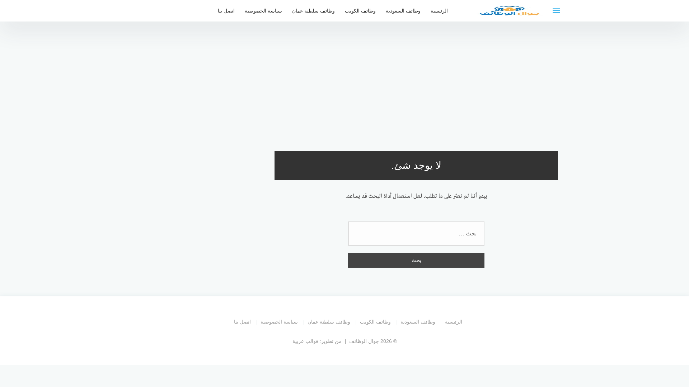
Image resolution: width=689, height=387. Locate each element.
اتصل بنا (226, 11)
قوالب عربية (305, 341)
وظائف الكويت (360, 11)
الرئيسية (439, 11)
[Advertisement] (344, 82)
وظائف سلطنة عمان (313, 11)
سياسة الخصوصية (263, 11)
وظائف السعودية (403, 11)
